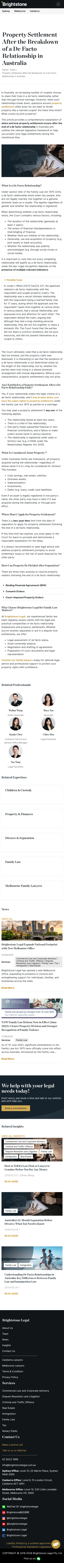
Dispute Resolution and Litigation (21, 1396)
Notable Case (14, 279)
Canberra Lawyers (12, 1359)
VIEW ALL (7, 918)
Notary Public (10, 1430)
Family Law (8, 1419)
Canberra (34, 11)
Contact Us (8, 1351)
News (5, 1339)
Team (5, 1333)
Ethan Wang (27, 1175)
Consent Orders (15, 591)
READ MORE (11, 1181)
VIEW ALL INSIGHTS (13, 1136)
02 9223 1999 (10, 1459)
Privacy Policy (10, 1377)
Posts (12, 69)
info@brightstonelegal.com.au (19, 1465)
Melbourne (19, 11)
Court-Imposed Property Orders (24, 597)
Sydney (6, 11)
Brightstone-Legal (17, 1529)
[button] (32, 280)
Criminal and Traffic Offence (18, 1402)
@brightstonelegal (17, 1518)
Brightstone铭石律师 (18, 1512)
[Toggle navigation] (58, 4)
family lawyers (24, 660)
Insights (6, 1345)
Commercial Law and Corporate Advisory (25, 1390)
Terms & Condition (12, 1371)
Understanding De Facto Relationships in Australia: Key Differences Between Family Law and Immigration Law (30, 1278)
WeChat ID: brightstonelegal (22, 1506)
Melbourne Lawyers (13, 1365)
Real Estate (8, 1407)
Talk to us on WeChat (14, 1450)
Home (5, 69)
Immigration (9, 1413)
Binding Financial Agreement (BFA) (26, 585)
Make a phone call (12, 1444)
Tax (4, 1425)
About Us (7, 1327)
